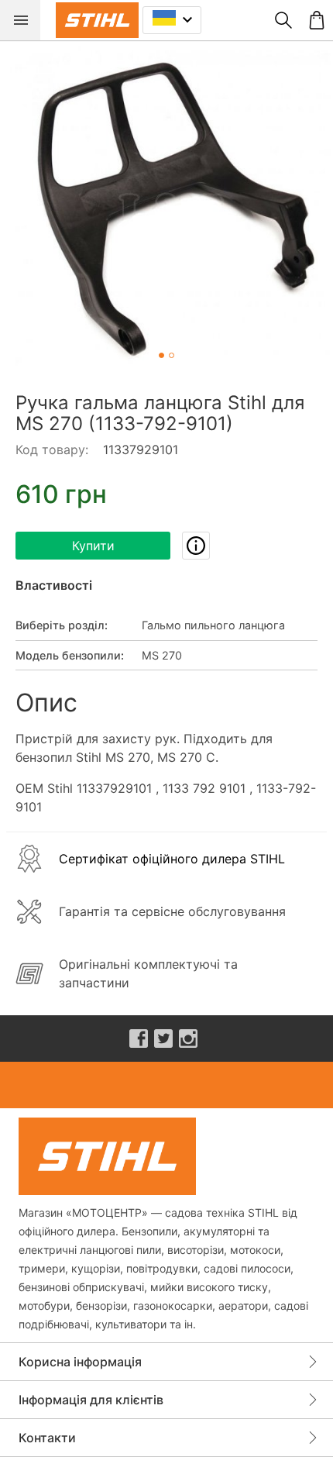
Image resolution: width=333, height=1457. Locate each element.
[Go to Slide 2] (171, 355)
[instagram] (188, 1038)
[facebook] (138, 1038)
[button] (166, 207)
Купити (93, 545)
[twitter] (163, 1038)
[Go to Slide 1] (161, 355)
